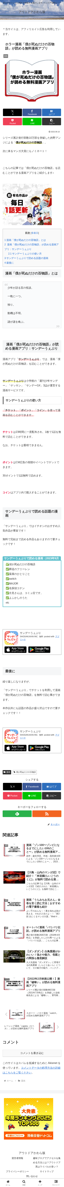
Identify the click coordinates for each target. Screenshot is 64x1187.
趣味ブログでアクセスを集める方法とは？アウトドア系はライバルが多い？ (47, 1162)
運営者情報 (17, 1158)
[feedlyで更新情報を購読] (17, 813)
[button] (51, 121)
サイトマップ (47, 1171)
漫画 (8, 772)
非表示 (34, 233)
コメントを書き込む (32, 1053)
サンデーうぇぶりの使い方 (25, 253)
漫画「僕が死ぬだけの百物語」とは (25, 240)
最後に (9, 262)
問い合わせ (32, 1176)
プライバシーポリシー (17, 1171)
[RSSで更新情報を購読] (46, 813)
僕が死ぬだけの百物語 (26, 772)
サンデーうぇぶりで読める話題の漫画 (26, 258)
